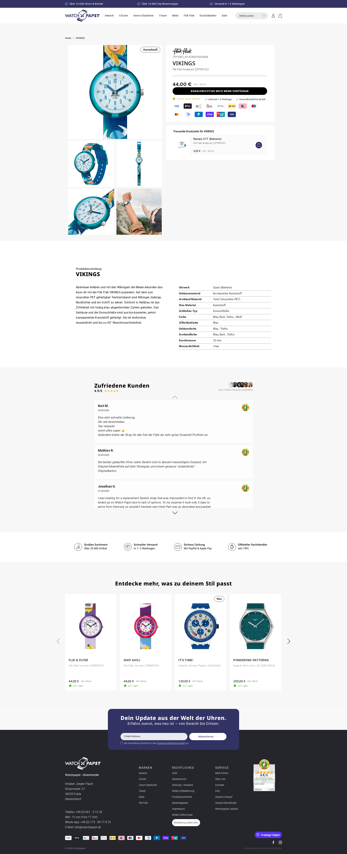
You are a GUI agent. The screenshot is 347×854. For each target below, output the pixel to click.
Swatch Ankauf (223, 796)
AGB (174, 773)
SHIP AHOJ (132, 660)
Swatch (143, 773)
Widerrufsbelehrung (183, 790)
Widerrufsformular (182, 814)
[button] (109, 15)
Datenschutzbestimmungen (171, 743)
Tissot (142, 790)
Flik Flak (143, 802)
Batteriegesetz (180, 802)
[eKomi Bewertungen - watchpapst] (264, 775)
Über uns (220, 779)
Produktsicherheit (182, 796)
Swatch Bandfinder (226, 802)
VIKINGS (80, 38)
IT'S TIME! (186, 660)
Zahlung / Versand (182, 785)
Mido (141, 796)
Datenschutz (179, 779)
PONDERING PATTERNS (251, 660)
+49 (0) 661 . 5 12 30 (89, 812)
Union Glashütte (148, 785)
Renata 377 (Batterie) (207, 139)
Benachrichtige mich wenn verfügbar (220, 91)
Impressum (178, 808)
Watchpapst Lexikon (226, 808)
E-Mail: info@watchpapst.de (83, 827)
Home (68, 38)
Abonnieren (206, 736)
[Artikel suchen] (263, 15)
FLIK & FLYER (78, 660)
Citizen (142, 779)
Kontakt (219, 785)
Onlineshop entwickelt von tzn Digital (263, 848)
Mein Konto (221, 773)
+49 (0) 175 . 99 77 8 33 (95, 822)
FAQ (217, 790)
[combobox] (251, 15)
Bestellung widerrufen (186, 822)
